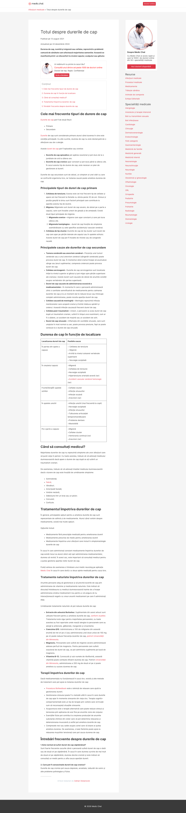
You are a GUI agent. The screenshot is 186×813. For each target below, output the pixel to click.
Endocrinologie (131, 137)
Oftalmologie (130, 182)
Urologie (129, 223)
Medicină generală (133, 153)
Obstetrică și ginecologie (136, 178)
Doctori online (149, 4)
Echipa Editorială (132, 99)
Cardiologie (130, 124)
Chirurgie (129, 129)
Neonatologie (131, 161)
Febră (48, 482)
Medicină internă (132, 157)
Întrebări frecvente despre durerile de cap (61, 106)
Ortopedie (129, 194)
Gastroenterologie (133, 145)
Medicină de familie (133, 149)
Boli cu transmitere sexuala (137, 116)
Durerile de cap (47, 120)
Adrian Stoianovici (82, 781)
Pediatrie (129, 198)
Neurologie (130, 170)
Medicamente (131, 86)
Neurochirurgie (131, 165)
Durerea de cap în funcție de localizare (59, 93)
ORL (127, 190)
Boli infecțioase (131, 120)
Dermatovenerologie (134, 133)
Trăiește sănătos (132, 90)
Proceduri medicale (133, 82)
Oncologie (129, 186)
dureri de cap (53, 149)
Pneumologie (130, 203)
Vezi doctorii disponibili (141, 66)
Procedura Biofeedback (56, 688)
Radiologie (129, 211)
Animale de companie (134, 95)
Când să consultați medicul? (55, 97)
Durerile (44, 135)
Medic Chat (45, 570)
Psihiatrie (129, 207)
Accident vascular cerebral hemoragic (85, 379)
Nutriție (128, 174)
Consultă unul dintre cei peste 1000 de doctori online (78, 67)
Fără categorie (131, 141)
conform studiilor (98, 616)
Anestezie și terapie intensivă (138, 112)
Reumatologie (131, 215)
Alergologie (130, 108)
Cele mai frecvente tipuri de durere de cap (60, 89)
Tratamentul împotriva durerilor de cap (59, 102)
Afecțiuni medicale (133, 78)
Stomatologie (131, 219)
